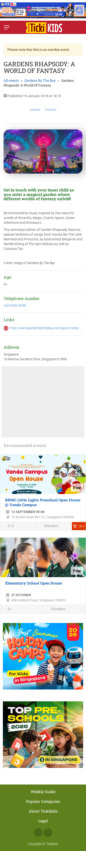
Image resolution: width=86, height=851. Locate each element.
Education (51, 526)
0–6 (11, 526)
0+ (10, 609)
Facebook (38, 832)
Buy (82, 526)
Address (35, 109)
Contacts (50, 109)
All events (11, 80)
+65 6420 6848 (15, 305)
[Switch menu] (6, 27)
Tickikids (52, 844)
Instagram (48, 832)
